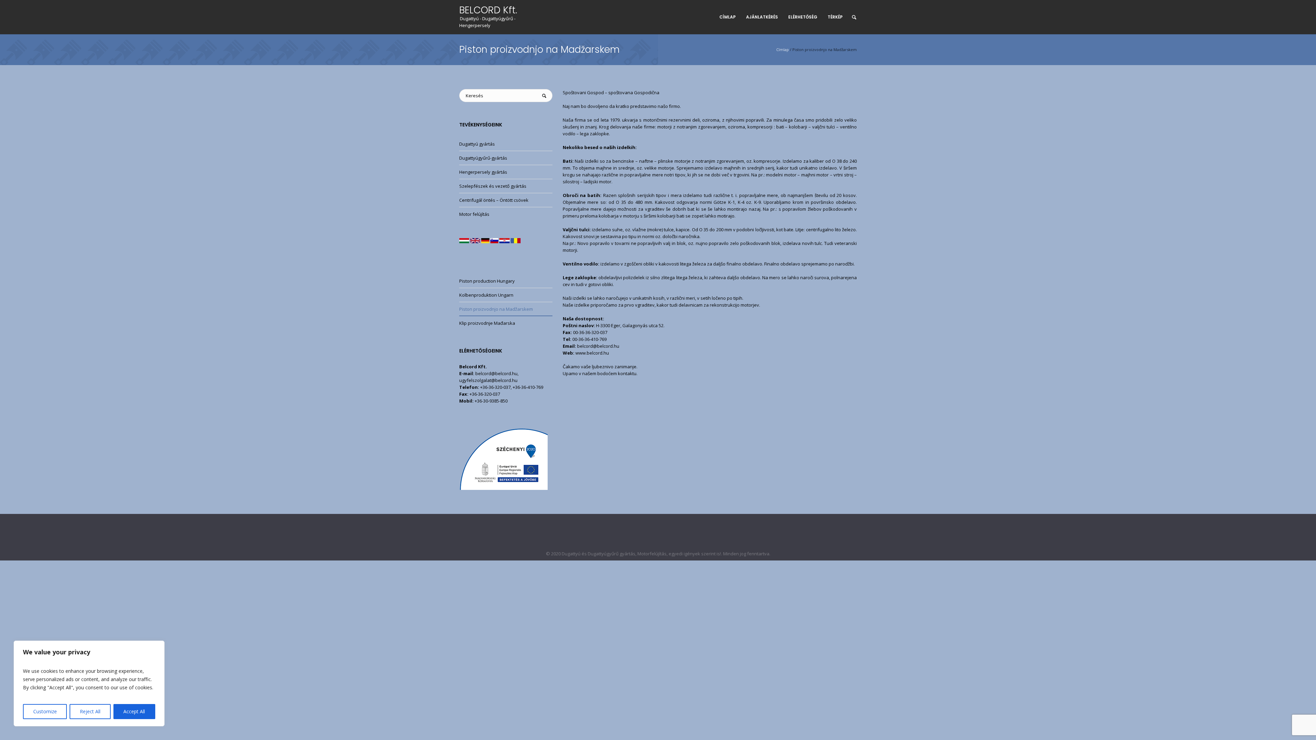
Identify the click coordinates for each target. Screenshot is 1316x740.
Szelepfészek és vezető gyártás (492, 186)
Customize (45, 711)
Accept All (134, 711)
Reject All (90, 711)
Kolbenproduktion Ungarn (486, 295)
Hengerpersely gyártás (483, 172)
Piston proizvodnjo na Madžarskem (496, 309)
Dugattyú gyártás (477, 144)
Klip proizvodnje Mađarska (487, 323)
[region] (89, 683)
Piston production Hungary (487, 281)
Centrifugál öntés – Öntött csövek (493, 200)
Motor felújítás (474, 214)
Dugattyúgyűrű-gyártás (483, 158)
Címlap (782, 49)
